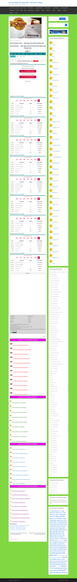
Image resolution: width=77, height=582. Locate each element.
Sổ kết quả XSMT (55, 80)
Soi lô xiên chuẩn (58, 566)
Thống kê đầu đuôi (54, 449)
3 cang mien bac (55, 511)
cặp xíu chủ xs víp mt (55, 330)
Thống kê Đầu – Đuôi (56, 198)
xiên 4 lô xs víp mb (54, 323)
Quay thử (11, 12)
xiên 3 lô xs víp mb (54, 319)
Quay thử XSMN (55, 245)
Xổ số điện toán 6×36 (55, 415)
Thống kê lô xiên (55, 174)
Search (62, 18)
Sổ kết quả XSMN (55, 74)
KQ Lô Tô (65, 10)
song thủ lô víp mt (54, 343)
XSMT (25, 10)
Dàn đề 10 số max (60, 551)
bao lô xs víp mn (54, 350)
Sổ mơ (16, 12)
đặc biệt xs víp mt (54, 332)
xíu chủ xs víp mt (54, 346)
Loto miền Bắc (55, 222)
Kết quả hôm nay (31, 10)
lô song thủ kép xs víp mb (55, 314)
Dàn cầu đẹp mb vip (38, 7)
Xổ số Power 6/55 (54, 402)
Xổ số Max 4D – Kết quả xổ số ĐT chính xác (18, 528)
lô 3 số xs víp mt (54, 337)
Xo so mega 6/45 (55, 92)
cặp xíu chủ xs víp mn (55, 352)
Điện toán (48, 10)
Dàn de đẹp (59, 547)
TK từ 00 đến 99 (55, 216)
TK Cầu (53, 10)
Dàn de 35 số (62, 542)
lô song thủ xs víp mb (55, 316)
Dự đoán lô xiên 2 (54, 557)
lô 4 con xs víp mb (54, 298)
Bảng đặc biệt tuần (55, 533)
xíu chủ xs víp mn (54, 368)
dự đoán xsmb (59, 557)
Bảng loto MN (53, 458)
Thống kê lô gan (55, 168)
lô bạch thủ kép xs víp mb (55, 307)
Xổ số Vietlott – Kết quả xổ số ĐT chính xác (18, 529)
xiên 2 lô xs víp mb (54, 321)
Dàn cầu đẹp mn (56, 7)
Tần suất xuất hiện (55, 210)
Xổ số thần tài (54, 133)
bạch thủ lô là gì (62, 524)
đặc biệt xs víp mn (54, 355)
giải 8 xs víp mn (54, 357)
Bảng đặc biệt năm (61, 530)
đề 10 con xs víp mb (54, 289)
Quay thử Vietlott (55, 257)
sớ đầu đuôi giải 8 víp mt (55, 339)
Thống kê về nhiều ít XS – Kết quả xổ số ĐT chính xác (20, 525)
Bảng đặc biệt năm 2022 (57, 531)
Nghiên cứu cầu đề (64, 7)
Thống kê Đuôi (55, 192)
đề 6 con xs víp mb (54, 285)
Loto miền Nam (55, 228)
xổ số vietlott (54, 86)
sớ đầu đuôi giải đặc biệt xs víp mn (57, 364)
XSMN (21, 10)
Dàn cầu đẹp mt (47, 7)
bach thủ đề (56, 518)
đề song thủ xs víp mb (55, 296)
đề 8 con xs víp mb (54, 287)
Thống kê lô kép (55, 180)
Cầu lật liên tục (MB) (56, 145)
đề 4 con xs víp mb (54, 282)
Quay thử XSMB (55, 239)
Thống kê (59, 10)
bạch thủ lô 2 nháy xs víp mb (56, 312)
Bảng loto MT (53, 456)
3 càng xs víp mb (54, 276)
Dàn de (55, 540)
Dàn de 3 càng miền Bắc (60, 540)
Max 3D (53, 103)
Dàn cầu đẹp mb (30, 7)
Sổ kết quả (37, 10)
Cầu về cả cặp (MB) (55, 151)
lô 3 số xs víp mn (54, 359)
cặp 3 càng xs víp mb (55, 278)
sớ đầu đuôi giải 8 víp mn (55, 361)
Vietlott (43, 10)
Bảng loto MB (53, 460)
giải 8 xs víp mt (54, 334)
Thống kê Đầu (55, 186)
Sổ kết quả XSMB (55, 68)
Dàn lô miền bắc (59, 549)
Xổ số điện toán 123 (55, 127)
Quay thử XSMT (55, 251)
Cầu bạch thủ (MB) (55, 139)
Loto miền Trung (55, 233)
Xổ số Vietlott (53, 406)
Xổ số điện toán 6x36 (56, 121)
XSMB (17, 10)
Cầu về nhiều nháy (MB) (56, 157)
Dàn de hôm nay (55, 544)
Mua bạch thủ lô (60, 563)
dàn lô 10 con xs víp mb (55, 280)
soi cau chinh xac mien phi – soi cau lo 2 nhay (25, 3)
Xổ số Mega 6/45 (54, 404)
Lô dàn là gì (59, 561)
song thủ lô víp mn (54, 366)
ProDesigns (66, 580)
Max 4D (53, 109)
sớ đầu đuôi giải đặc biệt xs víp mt (57, 341)
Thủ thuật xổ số (12, 10)
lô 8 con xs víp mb (54, 305)
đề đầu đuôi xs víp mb (55, 294)
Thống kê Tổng (55, 204)
